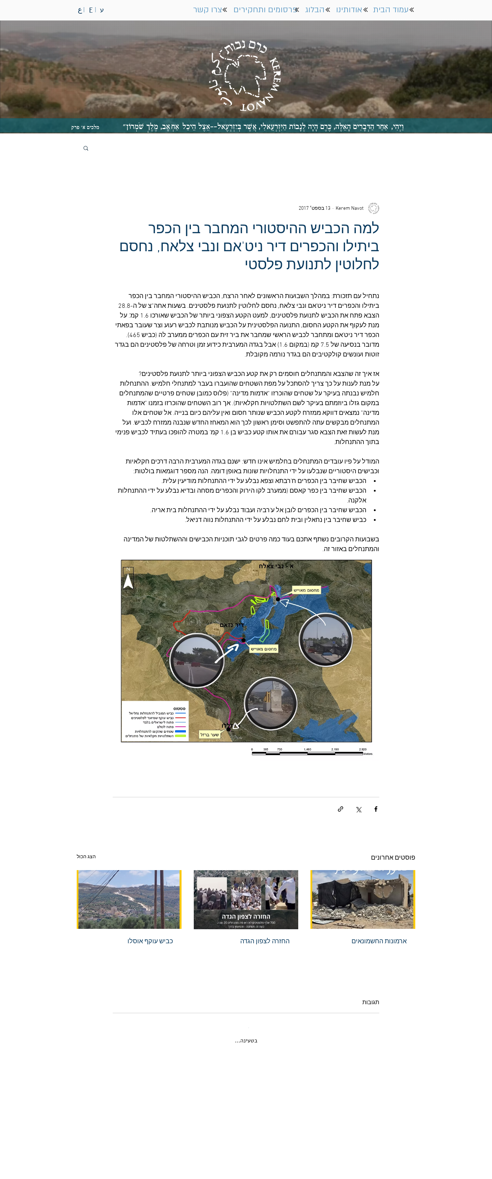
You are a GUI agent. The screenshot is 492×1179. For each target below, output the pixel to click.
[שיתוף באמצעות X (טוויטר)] (358, 809)
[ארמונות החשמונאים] (362, 899)
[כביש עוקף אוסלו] (129, 899)
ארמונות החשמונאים (379, 941)
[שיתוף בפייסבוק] (375, 809)
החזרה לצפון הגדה (265, 941)
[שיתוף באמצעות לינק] (340, 809)
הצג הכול (86, 857)
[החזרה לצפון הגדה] (246, 899)
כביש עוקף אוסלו (150, 941)
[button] (85, 148)
